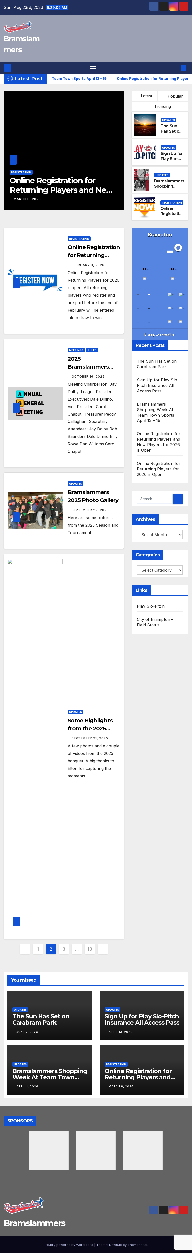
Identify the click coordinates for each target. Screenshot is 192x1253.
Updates (168, 120)
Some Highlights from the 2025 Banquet (90, 728)
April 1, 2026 (27, 1086)
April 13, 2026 (121, 1032)
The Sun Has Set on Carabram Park (171, 134)
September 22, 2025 (90, 510)
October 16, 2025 (88, 376)
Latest (146, 95)
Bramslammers (35, 1223)
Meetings (76, 350)
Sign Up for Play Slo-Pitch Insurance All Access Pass (158, 385)
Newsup (115, 1245)
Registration (21, 172)
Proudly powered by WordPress (69, 1245)
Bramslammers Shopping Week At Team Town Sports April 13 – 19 (49, 1077)
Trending (162, 106)
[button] (175, 68)
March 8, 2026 (121, 1086)
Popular (174, 96)
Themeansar (138, 1245)
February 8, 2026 (30, 199)
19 (90, 949)
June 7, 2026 (27, 1032)
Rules (92, 350)
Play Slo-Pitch (151, 606)
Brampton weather (160, 334)
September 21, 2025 (90, 738)
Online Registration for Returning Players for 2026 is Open (64, 190)
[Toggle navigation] (93, 68)
